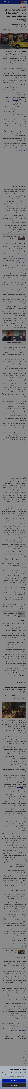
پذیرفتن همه (14, 1080)
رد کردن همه (14, 1085)
